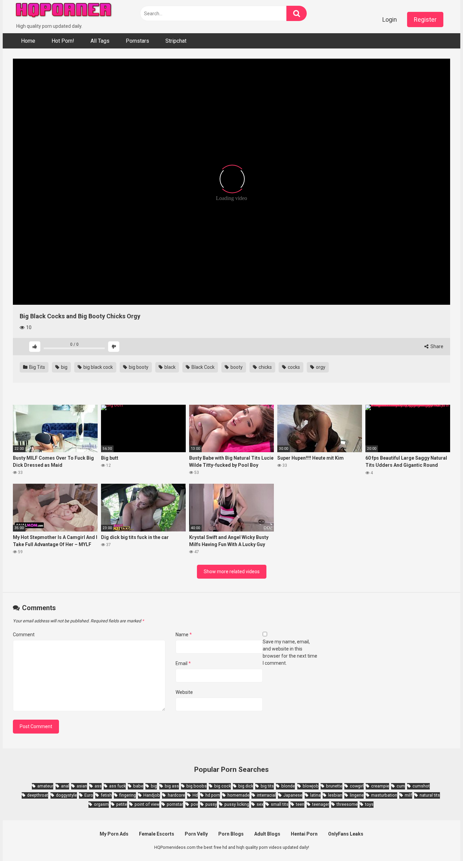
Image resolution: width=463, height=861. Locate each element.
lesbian (335, 795)
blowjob (311, 785)
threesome (347, 804)
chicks (265, 367)
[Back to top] (440, 840)
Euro (88, 795)
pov (194, 804)
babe (138, 785)
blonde (288, 785)
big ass (172, 785)
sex (260, 804)
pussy (211, 804)
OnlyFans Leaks (345, 834)
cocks (293, 367)
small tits (279, 804)
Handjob (151, 795)
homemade (238, 795)
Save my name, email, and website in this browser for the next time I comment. (290, 652)
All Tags (99, 41)
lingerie (357, 795)
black (169, 367)
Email (183, 663)
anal (65, 785)
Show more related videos (232, 571)
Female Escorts (156, 834)
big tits (267, 785)
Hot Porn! (63, 41)
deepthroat (37, 795)
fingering (127, 795)
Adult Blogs (267, 834)
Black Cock (202, 367)
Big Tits (36, 367)
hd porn (212, 795)
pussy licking (236, 804)
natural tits (430, 795)
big (63, 367)
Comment (24, 634)
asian (82, 785)
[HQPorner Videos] (64, 11)
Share (436, 346)
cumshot (421, 785)
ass (98, 785)
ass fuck (117, 785)
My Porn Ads (114, 834)
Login (389, 19)
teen (300, 804)
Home (28, 41)
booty (236, 367)
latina (315, 795)
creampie (380, 785)
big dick (245, 785)
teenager (320, 804)
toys (369, 804)
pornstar (175, 804)
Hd (195, 795)
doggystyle (66, 795)
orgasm (101, 804)
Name (184, 634)
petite (121, 804)
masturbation (384, 795)
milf (408, 795)
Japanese (292, 795)
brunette (334, 785)
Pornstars (137, 41)
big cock (222, 785)
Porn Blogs (231, 834)
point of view (147, 804)
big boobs (196, 785)
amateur (45, 785)
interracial (266, 795)
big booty (138, 367)
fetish (106, 795)
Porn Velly (196, 834)
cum (401, 785)
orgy (320, 367)
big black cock (97, 367)
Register (425, 19)
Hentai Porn (304, 834)
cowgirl (357, 785)
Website (184, 692)
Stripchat (175, 41)
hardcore (176, 795)
